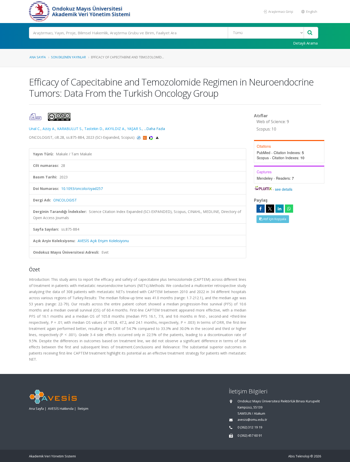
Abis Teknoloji (299, 456)
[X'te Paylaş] (270, 209)
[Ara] (310, 33)
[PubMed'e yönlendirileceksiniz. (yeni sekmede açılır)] (139, 137)
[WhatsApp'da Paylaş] (289, 209)
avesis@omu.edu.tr (252, 419)
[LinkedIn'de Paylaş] (279, 209)
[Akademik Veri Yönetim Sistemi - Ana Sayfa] (40, 11)
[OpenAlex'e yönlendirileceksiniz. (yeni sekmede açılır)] (157, 137)
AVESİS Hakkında (61, 408)
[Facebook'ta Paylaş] (260, 209)
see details (283, 189)
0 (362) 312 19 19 (250, 427)
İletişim (83, 408)
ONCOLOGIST (65, 200)
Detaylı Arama (305, 43)
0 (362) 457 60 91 (250, 435)
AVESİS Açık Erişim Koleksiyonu (103, 240)
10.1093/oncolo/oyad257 (82, 188)
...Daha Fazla (154, 128)
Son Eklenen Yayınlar (68, 57)
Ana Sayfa (37, 57)
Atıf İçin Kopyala (274, 219)
